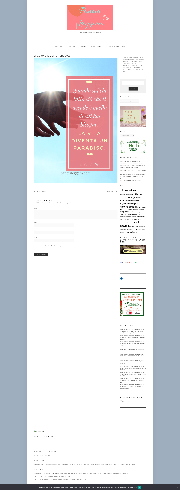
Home (45, 40)
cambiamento (130, 194)
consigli (131, 197)
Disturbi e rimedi (130, 40)
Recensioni (58, 46)
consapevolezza (124, 197)
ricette (129, 222)
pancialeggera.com (53, 473)
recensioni (123, 222)
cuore (137, 198)
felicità (141, 207)
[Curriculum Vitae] (39, 431)
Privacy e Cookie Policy (117, 46)
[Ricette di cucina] (134, 262)
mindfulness (123, 216)
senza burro (132, 226)
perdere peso (136, 219)
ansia (141, 191)
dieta (122, 200)
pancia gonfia (140, 216)
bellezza (122, 194)
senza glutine (138, 226)
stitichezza (130, 229)
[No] (178, 487)
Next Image (111, 191)
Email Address (38, 230)
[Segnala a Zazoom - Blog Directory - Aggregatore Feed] (121, 278)
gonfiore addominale (127, 209)
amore (138, 191)
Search (133, 88)
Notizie (83, 46)
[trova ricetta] (124, 262)
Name (35, 222)
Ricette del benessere (97, 40)
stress (136, 229)
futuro (144, 207)
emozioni (133, 206)
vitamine (128, 232)
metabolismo (135, 214)
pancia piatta (123, 219)
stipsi (124, 229)
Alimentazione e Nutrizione (73, 40)
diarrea (142, 198)
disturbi (124, 206)
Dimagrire (115, 40)
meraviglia (128, 214)
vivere (134, 232)
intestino (131, 212)
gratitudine (138, 209)
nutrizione (133, 216)
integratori (124, 212)
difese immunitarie (132, 201)
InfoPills (71, 46)
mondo (129, 216)
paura (128, 219)
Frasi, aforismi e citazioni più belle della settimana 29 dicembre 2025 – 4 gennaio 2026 (132, 331)
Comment (36, 208)
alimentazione (128, 190)
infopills (143, 209)
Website (36, 237)
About (54, 40)
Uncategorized (97, 46)
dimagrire (134, 203)
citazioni (139, 194)
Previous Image (41, 191)
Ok (139, 487)
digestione (125, 203)
